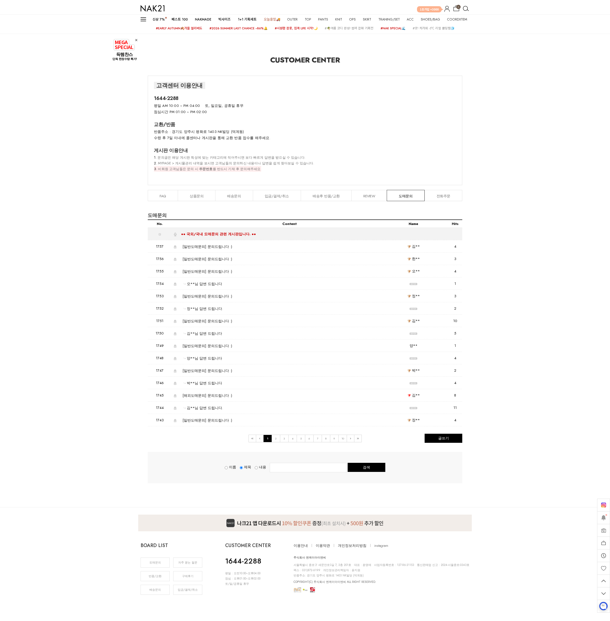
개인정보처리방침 (352, 545)
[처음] (252, 438)
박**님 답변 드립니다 (204, 383)
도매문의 (155, 562)
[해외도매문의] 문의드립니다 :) (207, 395)
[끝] (358, 438)
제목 (247, 467)
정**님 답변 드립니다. (205, 308)
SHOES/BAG (430, 19)
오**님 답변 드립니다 (204, 284)
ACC (410, 19)
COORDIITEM (457, 19)
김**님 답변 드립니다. (205, 408)
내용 (262, 467)
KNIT (338, 19)
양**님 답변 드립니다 (204, 358)
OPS (352, 19)
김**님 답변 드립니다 (204, 333)
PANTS (323, 19)
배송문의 (155, 590)
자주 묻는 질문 (187, 562)
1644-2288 (243, 561)
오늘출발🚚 (272, 19)
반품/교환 (155, 576)
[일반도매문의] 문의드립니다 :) (207, 246)
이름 (232, 467)
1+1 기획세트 (247, 19)
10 (342, 438)
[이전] (260, 438)
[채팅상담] (603, 606)
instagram (381, 545)
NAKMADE (203, 19)
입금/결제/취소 (188, 590)
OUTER (292, 19)
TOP (308, 19)
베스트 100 (180, 19)
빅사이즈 (224, 19)
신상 (158, 19)
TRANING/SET (389, 19)
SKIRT (367, 19)
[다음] (350, 438)
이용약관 (323, 545)
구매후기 (187, 576)
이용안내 (301, 545)
